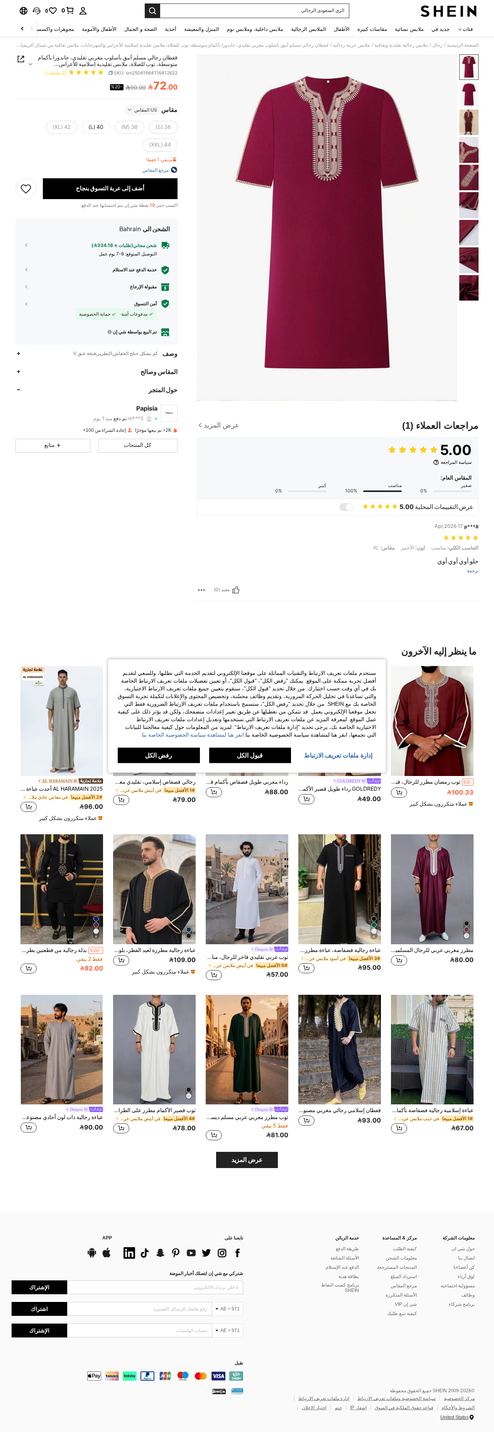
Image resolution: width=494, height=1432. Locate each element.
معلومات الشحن (401, 1258)
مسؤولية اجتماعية (458, 1285)
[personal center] (83, 10)
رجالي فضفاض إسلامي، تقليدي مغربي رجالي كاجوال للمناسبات (154, 782)
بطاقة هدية (348, 1276)
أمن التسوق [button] (145, 303)
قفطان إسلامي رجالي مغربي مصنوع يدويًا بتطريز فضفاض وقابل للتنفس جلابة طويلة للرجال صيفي (339, 1110)
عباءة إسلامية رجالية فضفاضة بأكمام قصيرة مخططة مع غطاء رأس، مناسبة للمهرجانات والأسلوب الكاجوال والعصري (432, 1110)
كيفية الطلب (405, 1248)
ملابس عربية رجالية (351, 45)
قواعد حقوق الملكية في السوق (404, 1407)
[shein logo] (449, 11)
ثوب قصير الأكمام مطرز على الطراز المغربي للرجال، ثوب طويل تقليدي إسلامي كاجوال (154, 1110)
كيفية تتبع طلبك (402, 1313)
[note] (440, 804)
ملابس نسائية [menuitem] (409, 29)
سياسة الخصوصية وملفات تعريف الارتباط (396, 1398)
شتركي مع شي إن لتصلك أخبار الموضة (206, 1273)
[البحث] (152, 10)
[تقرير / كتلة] (201, 590)
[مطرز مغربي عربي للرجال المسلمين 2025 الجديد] (432, 889)
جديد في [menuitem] (440, 29)
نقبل (239, 1363)
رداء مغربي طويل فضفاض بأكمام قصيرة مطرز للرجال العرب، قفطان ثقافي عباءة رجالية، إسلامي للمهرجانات (247, 782)
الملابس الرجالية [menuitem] (308, 29)
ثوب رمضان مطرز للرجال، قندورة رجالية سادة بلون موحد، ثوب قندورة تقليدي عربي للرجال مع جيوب (431, 782)
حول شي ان (463, 1248)
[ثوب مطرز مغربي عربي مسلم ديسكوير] (247, 1050)
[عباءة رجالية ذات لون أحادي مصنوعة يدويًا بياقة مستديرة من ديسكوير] (61, 1050)
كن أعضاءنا (464, 1267)
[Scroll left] (31, 29)
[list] (181, 1253)
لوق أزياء (466, 1276)
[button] (36, 10)
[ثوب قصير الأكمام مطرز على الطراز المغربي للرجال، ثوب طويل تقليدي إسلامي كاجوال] (154, 1050)
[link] (67, 10)
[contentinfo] (127, 1376)
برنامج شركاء (462, 1304)
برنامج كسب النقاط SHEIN (340, 1287)
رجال (437, 45)
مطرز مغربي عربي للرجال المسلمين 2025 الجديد (432, 950)
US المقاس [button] (145, 109)
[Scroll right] (22, 29)
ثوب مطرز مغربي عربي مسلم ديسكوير (247, 1117)
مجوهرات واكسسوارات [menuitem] (49, 29)
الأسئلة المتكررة (401, 1295)
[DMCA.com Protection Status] (219, 1391)
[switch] (346, 507)
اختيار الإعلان (314, 1407)
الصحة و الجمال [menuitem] (140, 29)
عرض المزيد (247, 1159)
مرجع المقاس (404, 1285)
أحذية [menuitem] (170, 29)
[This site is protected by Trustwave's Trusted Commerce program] (237, 1391)
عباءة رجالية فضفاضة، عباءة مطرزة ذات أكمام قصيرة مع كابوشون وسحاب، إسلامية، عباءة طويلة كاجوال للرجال (339, 950)
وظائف (468, 1295)
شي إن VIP (406, 1304)
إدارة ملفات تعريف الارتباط (323, 1398)
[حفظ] (25, 188)
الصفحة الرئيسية (463, 45)
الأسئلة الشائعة (344, 1258)
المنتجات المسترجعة (397, 1267)
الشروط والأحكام (458, 1407)
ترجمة (473, 570)
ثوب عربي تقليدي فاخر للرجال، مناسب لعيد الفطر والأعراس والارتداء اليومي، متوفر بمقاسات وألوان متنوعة (247, 957)
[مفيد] (235, 590)
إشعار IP (358, 1407)
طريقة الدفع (347, 1248)
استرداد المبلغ (404, 1276)
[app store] (106, 1256)
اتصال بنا (466, 1258)
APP (107, 1238)
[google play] (91, 1256)
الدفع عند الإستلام (342, 1267)
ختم (338, 1407)
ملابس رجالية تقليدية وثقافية (401, 45)
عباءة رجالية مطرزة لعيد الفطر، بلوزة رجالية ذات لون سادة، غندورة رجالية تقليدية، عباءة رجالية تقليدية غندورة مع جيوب (154, 950)
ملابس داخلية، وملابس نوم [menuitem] (255, 29)
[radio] (163, 127)
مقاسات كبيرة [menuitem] (372, 29)
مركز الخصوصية (459, 1398)
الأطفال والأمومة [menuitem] (99, 29)
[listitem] (432, 740)
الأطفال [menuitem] (342, 29)
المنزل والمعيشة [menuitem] (201, 29)
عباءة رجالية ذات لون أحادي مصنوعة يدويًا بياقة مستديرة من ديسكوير (61, 1117)
